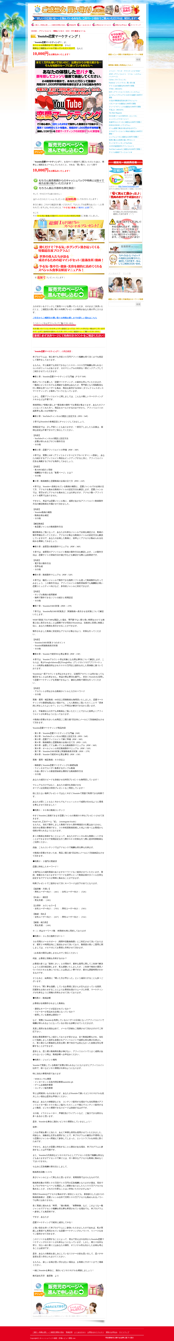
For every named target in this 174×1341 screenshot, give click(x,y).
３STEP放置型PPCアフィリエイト (121, 146)
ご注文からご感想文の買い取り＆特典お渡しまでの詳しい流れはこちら (65, 318)
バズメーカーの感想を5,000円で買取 (122, 104)
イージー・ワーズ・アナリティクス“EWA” (124, 71)
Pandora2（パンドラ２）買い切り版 (122, 83)
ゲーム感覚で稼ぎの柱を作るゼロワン (123, 128)
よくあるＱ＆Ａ (85, 25)
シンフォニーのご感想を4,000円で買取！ (124, 137)
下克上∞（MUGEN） (116, 110)
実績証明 (72, 25)
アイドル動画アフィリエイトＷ (120, 152)
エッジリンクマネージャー (119, 119)
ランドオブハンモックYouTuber (120, 143)
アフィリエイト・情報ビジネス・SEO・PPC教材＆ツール (62, 31)
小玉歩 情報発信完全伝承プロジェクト (123, 100)
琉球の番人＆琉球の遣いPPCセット (122, 140)
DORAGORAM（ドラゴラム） (120, 125)
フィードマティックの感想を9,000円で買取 (125, 107)
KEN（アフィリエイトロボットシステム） (125, 92)
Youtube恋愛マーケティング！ (59, 36)
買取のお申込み (121, 25)
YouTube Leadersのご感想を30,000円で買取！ (125, 149)
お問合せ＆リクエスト (103, 25)
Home (34, 31)
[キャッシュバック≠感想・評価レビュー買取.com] (85, 21)
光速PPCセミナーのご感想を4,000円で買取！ (125, 122)
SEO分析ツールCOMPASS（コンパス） (123, 116)
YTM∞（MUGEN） (116, 89)
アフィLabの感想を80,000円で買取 (121, 86)
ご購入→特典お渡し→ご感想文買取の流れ (49, 25)
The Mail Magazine (115, 113)
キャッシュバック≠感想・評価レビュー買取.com (57, 1338)
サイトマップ (136, 25)
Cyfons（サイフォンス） (118, 80)
